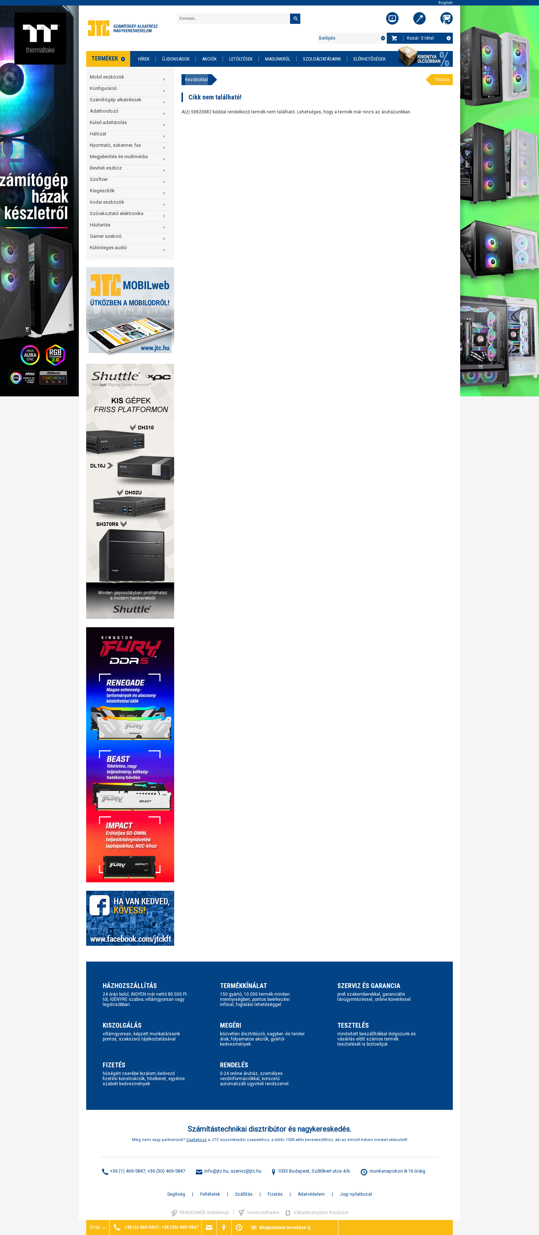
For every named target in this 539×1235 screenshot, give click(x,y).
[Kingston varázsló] (446, 18)
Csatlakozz (196, 1139)
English (446, 2)
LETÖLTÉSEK (241, 59)
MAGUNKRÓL (277, 59)
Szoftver (99, 179)
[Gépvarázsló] (419, 18)
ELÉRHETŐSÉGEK (369, 59)
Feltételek (210, 1194)
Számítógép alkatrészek (116, 99)
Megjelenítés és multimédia (119, 156)
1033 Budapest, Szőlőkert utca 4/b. (314, 1171)
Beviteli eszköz (106, 168)
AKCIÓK (209, 59)
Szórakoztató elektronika (116, 213)
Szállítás (244, 1194)
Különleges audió (108, 247)
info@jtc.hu (216, 1171)
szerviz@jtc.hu (246, 1171)
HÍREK (144, 59)
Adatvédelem (311, 1194)
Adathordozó (104, 111)
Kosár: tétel (420, 38)
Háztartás (100, 225)
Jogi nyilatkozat (356, 1194)
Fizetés (275, 1194)
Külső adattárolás (108, 122)
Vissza (442, 79)
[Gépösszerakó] (392, 18)
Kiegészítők (102, 190)
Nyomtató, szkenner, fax (115, 145)
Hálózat (98, 134)
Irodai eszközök (107, 202)
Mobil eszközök (107, 77)
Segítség (176, 1194)
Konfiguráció (103, 88)
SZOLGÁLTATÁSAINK (322, 59)
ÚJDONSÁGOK (176, 59)
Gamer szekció (106, 236)
